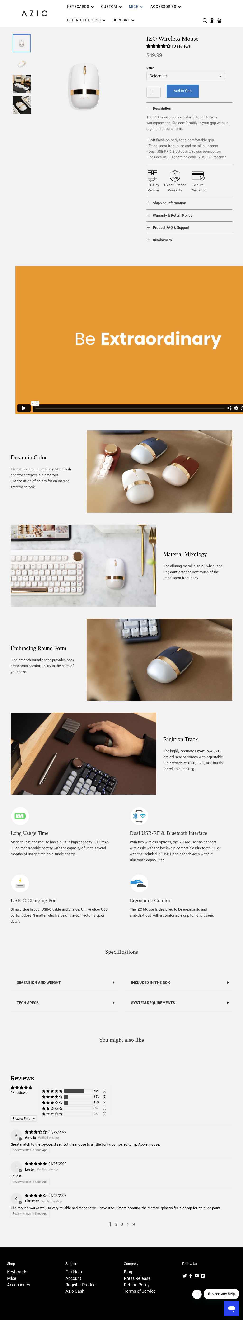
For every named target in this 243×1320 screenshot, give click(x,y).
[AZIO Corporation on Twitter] (184, 1276)
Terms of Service (140, 1291)
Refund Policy (137, 1284)
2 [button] (116, 1224)
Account (73, 1278)
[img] (36, 1132)
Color (150, 68)
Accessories (18, 1284)
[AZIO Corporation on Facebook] (190, 1276)
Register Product (81, 1284)
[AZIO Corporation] (34, 13)
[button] (158, 46)
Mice (11, 1278)
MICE (133, 7)
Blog (128, 1271)
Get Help (73, 1271)
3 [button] (122, 1224)
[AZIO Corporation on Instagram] (202, 1276)
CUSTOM (109, 7)
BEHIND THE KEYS (84, 20)
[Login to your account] (211, 13)
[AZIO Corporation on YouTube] (196, 1276)
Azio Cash (74, 1291)
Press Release (137, 1278)
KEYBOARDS (78, 7)
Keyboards (17, 1271)
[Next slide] (21, 107)
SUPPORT (121, 20)
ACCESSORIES (163, 7)
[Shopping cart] (219, 20)
